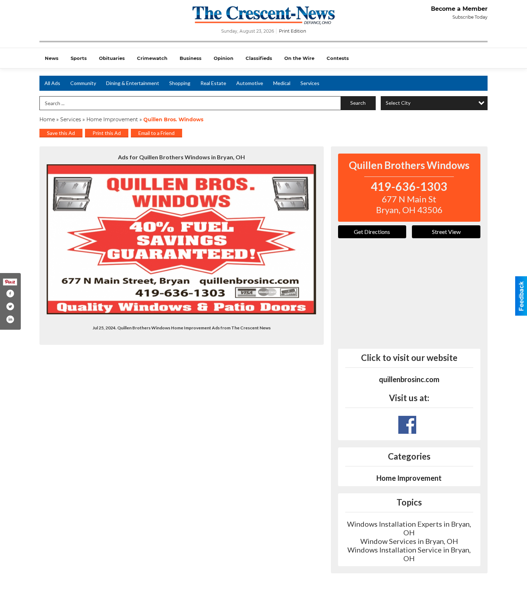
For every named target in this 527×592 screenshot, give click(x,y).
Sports (79, 58)
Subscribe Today (470, 17)
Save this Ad (61, 133)
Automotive (249, 83)
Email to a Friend (156, 133)
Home (47, 119)
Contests (338, 58)
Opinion (223, 58)
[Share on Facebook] (10, 293)
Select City (398, 103)
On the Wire (299, 58)
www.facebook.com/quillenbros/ (407, 425)
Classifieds (259, 58)
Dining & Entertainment (132, 83)
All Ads (52, 83)
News (51, 58)
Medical (281, 83)
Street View (446, 231)
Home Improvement (112, 119)
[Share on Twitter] (10, 306)
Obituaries (112, 58)
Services (309, 83)
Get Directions (372, 231)
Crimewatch (152, 58)
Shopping (179, 83)
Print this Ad (106, 133)
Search (358, 103)
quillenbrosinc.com (409, 379)
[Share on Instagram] (10, 319)
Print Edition (292, 31)
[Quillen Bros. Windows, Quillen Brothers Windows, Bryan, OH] (182, 239)
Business (190, 58)
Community (83, 83)
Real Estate (213, 83)
